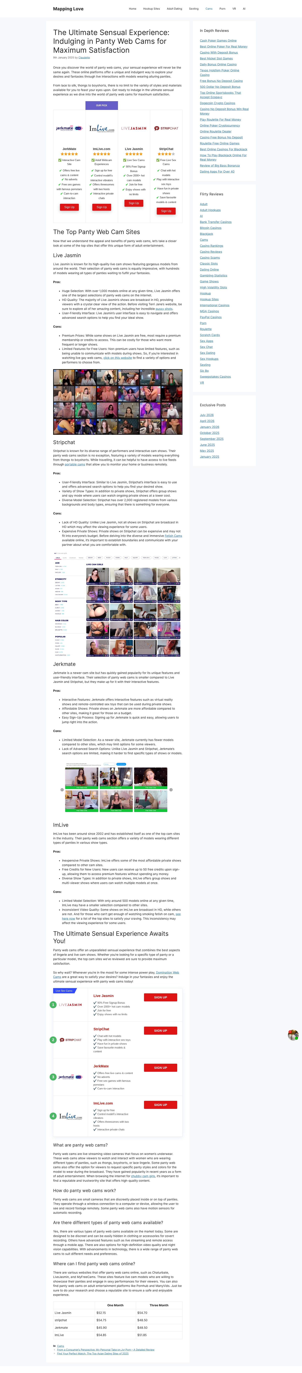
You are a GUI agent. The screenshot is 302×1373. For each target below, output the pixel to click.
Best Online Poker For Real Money (223, 46)
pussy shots (164, 309)
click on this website (117, 358)
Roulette (206, 329)
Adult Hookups (210, 210)
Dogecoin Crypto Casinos (217, 103)
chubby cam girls (143, 1176)
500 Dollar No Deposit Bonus (220, 87)
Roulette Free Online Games (219, 143)
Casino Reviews (211, 251)
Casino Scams (210, 257)
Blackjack (206, 234)
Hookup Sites (151, 8)
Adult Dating (174, 8)
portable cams (75, 464)
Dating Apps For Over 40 (217, 171)
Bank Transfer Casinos (216, 222)
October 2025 (209, 433)
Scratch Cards (210, 335)
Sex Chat (206, 347)
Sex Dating (207, 353)
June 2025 (207, 445)
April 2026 (207, 421)
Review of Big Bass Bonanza (220, 165)
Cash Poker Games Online (218, 40)
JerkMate (101, 1066)
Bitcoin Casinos (210, 228)
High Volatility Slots (213, 287)
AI (244, 8)
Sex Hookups (209, 359)
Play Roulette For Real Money (220, 119)
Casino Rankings (211, 246)
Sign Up (69, 207)
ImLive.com (103, 1103)
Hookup (205, 293)
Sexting (194, 8)
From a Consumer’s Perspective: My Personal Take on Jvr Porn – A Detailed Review (105, 1349)
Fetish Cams (173, 536)
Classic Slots (209, 263)
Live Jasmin (104, 996)
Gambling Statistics (213, 275)
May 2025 (207, 450)
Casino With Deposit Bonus (219, 52)
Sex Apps (206, 341)
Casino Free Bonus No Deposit (221, 137)
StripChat (101, 1029)
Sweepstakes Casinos (215, 376)
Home (132, 8)
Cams (209, 8)
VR (234, 8)
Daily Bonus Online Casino (218, 64)
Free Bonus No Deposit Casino (221, 81)
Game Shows (209, 281)
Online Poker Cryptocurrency (220, 125)
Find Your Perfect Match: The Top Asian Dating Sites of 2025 (93, 1353)
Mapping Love (68, 8)
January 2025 (209, 456)
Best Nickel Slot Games (216, 58)
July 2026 (207, 415)
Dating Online (209, 269)
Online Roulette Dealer (215, 131)
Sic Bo (204, 370)
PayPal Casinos (211, 317)
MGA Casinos (209, 311)
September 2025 (212, 439)
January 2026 (209, 427)
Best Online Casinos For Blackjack (223, 149)
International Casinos (214, 305)
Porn (222, 8)
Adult (203, 204)
